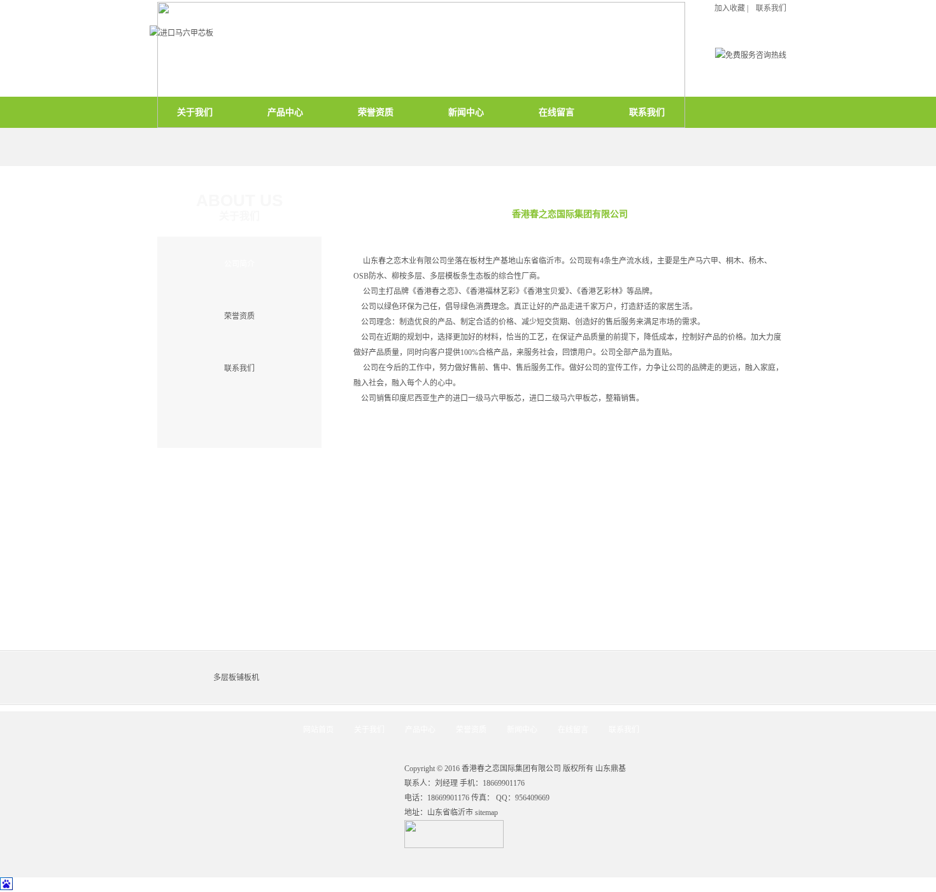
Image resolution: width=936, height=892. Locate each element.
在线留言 (573, 729)
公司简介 (239, 264)
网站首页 (318, 729)
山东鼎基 (610, 768)
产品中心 (420, 729)
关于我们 (369, 729)
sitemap (486, 812)
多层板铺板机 (236, 677)
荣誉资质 (239, 316)
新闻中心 (522, 729)
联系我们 (239, 368)
